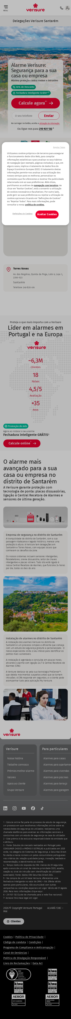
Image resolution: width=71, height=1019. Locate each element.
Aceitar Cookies (47, 214)
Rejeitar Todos (59, 147)
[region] (35, 183)
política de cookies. (34, 205)
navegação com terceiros (46, 186)
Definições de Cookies (22, 214)
